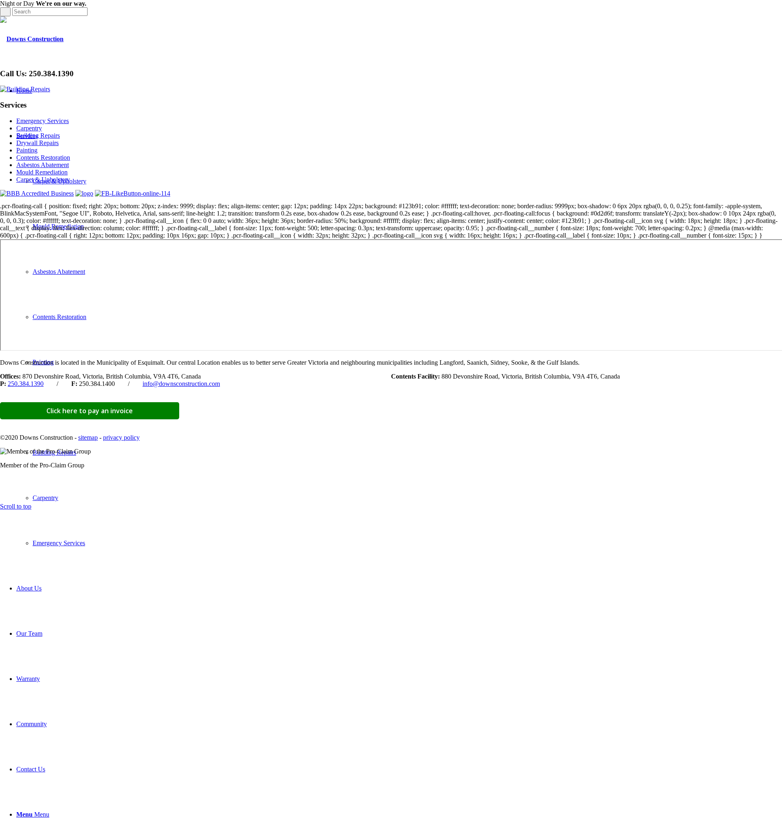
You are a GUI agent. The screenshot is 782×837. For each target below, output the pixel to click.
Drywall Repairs (37, 142)
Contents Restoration (43, 157)
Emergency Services (42, 120)
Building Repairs (38, 135)
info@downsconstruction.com (181, 383)
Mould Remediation (42, 172)
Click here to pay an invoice (89, 410)
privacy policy (121, 437)
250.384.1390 (26, 383)
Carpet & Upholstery (43, 179)
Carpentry (29, 128)
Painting (26, 150)
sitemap (88, 437)
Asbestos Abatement (42, 164)
